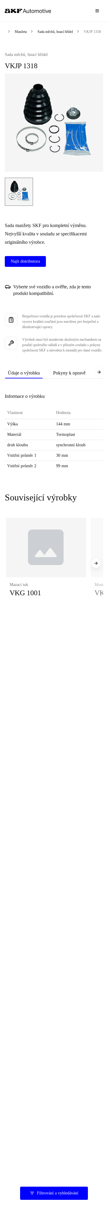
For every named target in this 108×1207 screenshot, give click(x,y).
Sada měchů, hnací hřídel (55, 32)
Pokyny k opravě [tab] (69, 372)
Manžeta (21, 32)
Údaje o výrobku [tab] (24, 372)
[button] (46, 563)
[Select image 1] (19, 192)
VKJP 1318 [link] (92, 32)
